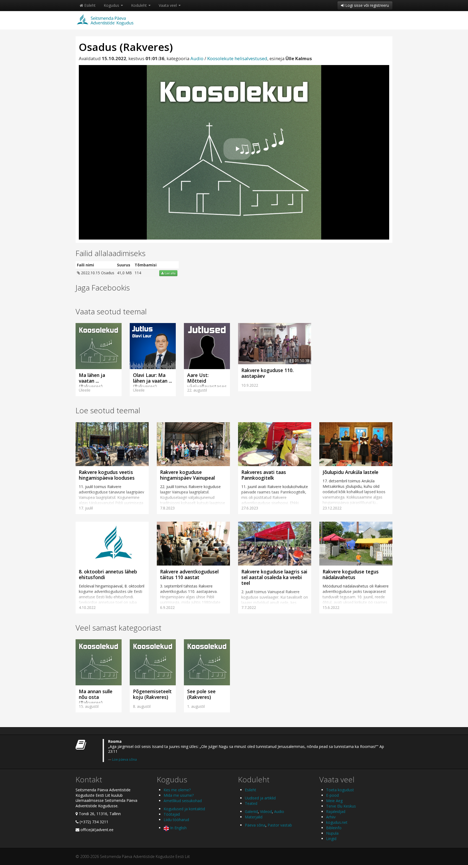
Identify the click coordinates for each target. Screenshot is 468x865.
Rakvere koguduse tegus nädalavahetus (351, 574)
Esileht (89, 5)
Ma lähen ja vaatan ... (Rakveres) (92, 381)
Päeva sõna (255, 825)
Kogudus (112, 5)
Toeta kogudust (340, 789)
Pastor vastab (280, 825)
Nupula (332, 833)
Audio (196, 58)
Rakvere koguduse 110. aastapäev (267, 373)
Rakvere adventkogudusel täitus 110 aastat (189, 574)
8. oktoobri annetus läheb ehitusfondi (108, 574)
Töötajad (172, 814)
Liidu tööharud (176, 819)
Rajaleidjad (335, 811)
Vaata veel (168, 5)
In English (178, 827)
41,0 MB (124, 272)
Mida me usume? (179, 795)
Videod (266, 811)
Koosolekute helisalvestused (237, 58)
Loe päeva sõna (124, 759)
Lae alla (170, 273)
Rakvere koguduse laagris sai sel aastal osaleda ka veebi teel (274, 577)
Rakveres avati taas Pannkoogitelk (263, 475)
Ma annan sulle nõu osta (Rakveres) (95, 697)
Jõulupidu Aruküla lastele (350, 472)
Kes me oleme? (177, 789)
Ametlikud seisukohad (183, 800)
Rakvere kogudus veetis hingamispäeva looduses (107, 475)
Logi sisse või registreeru (366, 5)
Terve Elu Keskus (341, 806)
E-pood (332, 795)
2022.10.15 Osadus (97, 272)
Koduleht (139, 5)
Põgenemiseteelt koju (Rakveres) (152, 694)
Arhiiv (331, 816)
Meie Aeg (334, 800)
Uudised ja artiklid (260, 798)
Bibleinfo (334, 827)
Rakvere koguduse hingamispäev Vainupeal (187, 475)
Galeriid (251, 811)
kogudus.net (336, 822)
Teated (251, 803)
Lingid (331, 838)
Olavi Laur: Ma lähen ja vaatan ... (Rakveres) (152, 381)
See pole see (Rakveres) (201, 694)
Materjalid (253, 816)
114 (138, 272)
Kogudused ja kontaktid (184, 808)
